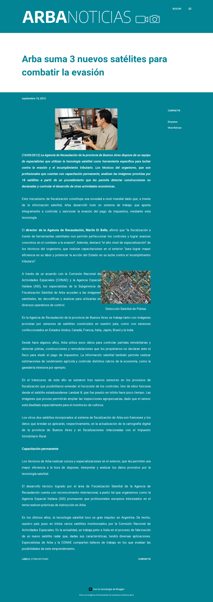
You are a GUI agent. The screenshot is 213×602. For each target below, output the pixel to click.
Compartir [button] (174, 110)
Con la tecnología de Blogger (108, 589)
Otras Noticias (175, 128)
